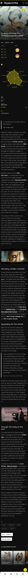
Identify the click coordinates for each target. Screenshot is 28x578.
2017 (2, 97)
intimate (12, 528)
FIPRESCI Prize (10, 309)
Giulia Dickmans (5, 113)
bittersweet (11, 524)
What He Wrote (12, 466)
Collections (5, 575)
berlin (18, 524)
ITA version (23, 575)
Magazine (11, 575)
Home (2, 42)
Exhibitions (17, 575)
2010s (3, 524)
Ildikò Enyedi (4, 104)
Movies (12, 42)
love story (4, 528)
